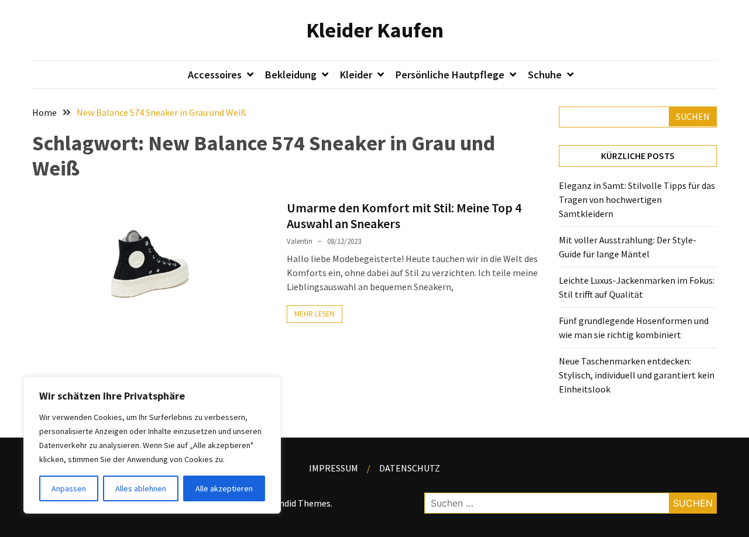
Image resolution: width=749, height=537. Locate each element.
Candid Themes (300, 503)
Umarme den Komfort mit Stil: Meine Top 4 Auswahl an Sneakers (404, 215)
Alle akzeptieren (224, 488)
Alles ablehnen (140, 488)
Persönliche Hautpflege (450, 74)
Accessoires (215, 74)
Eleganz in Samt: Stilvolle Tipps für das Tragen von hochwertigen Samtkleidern (637, 199)
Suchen (693, 116)
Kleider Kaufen (375, 30)
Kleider (356, 74)
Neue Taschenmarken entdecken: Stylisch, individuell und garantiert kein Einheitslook (636, 375)
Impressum (333, 468)
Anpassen (68, 488)
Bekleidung (291, 74)
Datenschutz (409, 468)
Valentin (299, 241)
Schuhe (545, 74)
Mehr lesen (314, 314)
